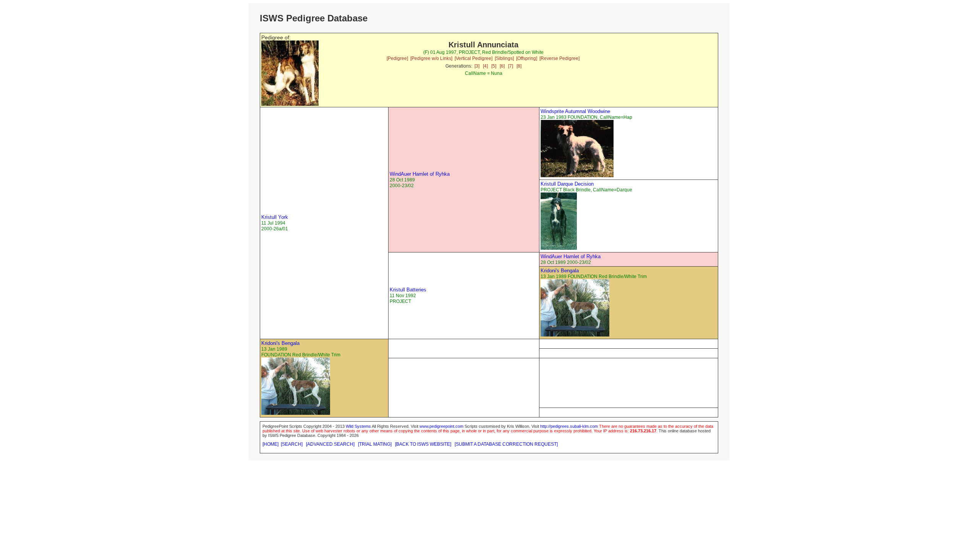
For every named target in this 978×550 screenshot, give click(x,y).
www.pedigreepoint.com (441, 426)
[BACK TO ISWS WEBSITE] (423, 444)
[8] (519, 66)
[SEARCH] (292, 444)
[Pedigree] (397, 58)
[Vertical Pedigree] (473, 58)
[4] (485, 66)
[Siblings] (504, 58)
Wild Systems (358, 426)
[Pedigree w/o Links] (431, 58)
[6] (502, 66)
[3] (476, 66)
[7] (510, 66)
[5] (493, 66)
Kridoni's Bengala (560, 270)
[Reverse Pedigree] (559, 58)
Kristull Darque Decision (567, 184)
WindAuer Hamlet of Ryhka (420, 174)
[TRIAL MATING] (375, 444)
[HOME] (270, 444)
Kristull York (274, 217)
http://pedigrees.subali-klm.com (569, 426)
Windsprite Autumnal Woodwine (575, 111)
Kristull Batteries (408, 290)
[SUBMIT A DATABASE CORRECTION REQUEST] (506, 444)
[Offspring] (526, 58)
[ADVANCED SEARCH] (330, 444)
